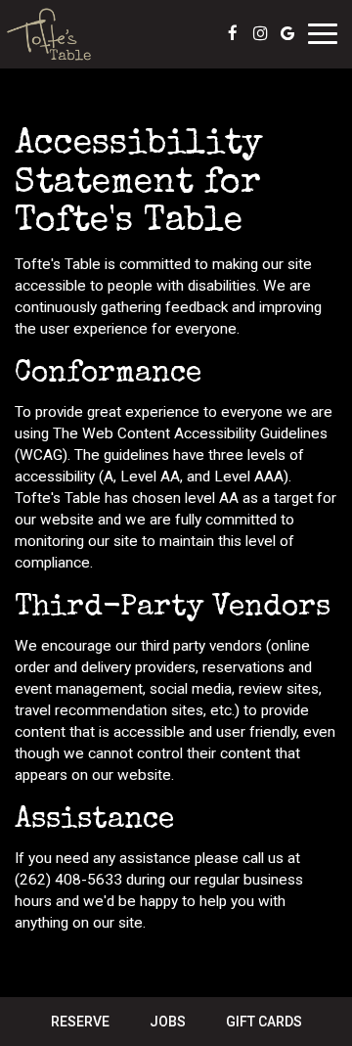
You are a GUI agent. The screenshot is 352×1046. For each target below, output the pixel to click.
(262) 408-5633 (68, 879)
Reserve (80, 1021)
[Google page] (287, 33)
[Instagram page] (260, 33)
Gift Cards (264, 1021)
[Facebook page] (232, 33)
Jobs (168, 1021)
